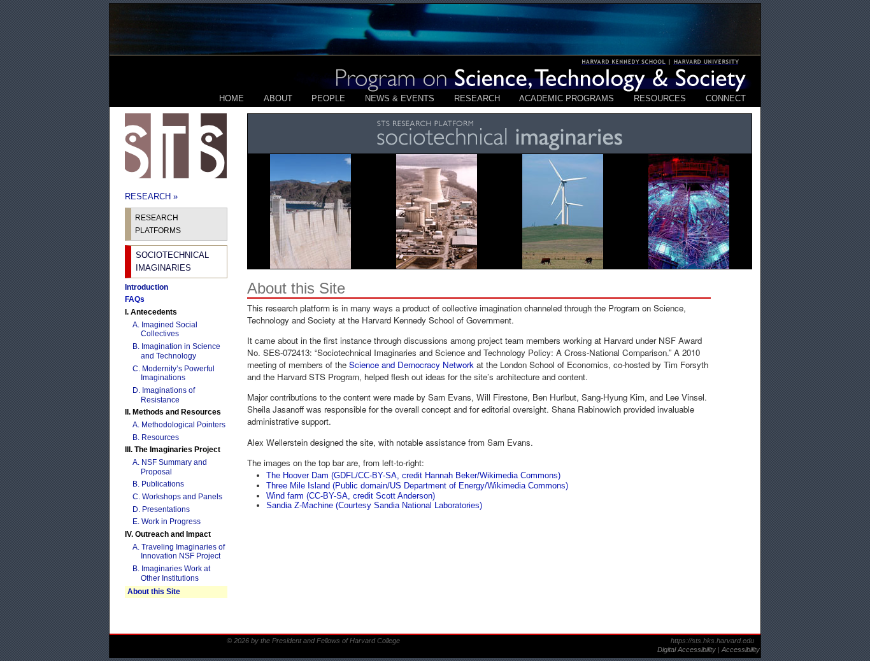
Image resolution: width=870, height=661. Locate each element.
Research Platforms (158, 224)
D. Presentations (165, 509)
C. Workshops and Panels (181, 496)
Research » (151, 196)
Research (477, 98)
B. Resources (160, 437)
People (328, 98)
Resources (660, 98)
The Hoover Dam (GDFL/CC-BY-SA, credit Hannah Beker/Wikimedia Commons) (413, 475)
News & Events (399, 98)
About (278, 98)
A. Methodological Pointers (183, 424)
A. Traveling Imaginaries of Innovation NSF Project (183, 552)
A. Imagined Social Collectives (169, 329)
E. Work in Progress (171, 521)
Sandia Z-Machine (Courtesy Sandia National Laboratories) (374, 505)
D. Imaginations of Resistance (168, 395)
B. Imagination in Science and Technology (180, 351)
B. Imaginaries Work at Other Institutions (175, 573)
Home (231, 98)
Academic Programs (566, 98)
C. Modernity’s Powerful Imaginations (178, 373)
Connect (726, 98)
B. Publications (162, 484)
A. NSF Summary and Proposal (174, 467)
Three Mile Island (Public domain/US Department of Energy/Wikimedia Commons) (417, 485)
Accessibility (741, 649)
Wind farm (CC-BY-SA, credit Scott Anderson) (350, 496)
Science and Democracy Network (411, 365)
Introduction (146, 287)
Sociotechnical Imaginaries (172, 261)
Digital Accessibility (687, 649)
